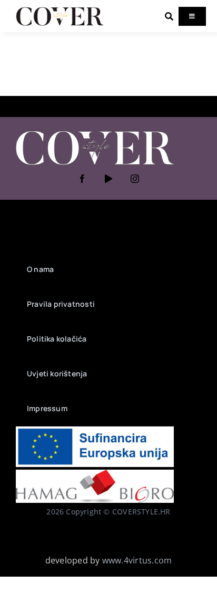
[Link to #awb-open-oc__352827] (169, 16)
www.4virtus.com (137, 560)
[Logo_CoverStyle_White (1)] (95, 132)
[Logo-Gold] (60, 9)
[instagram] (134, 178)
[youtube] (108, 178)
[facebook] (82, 178)
